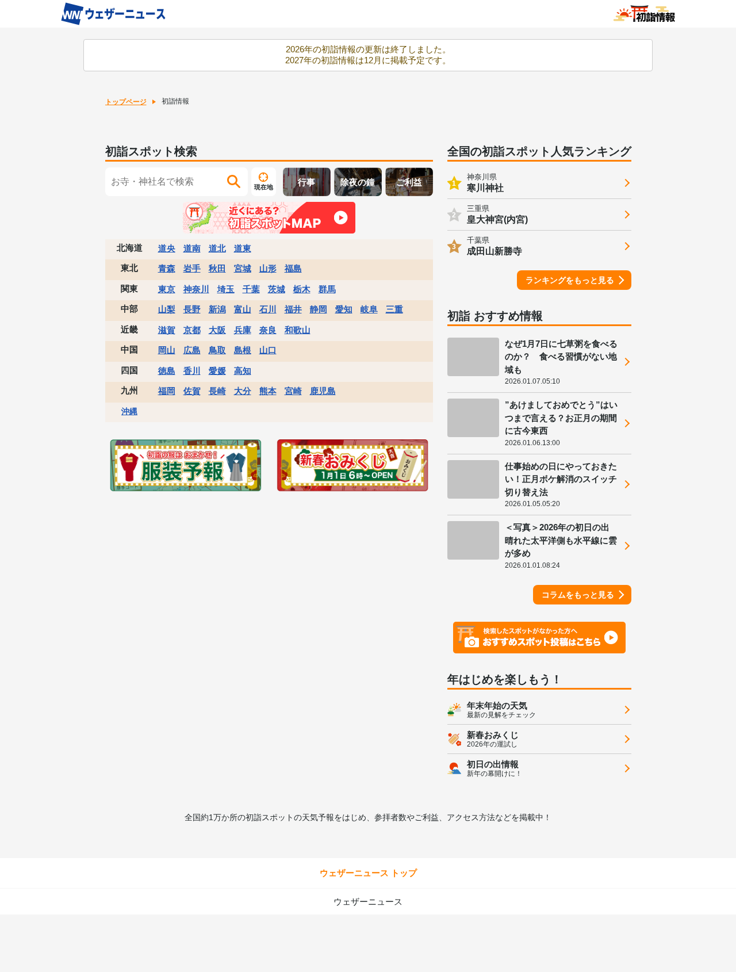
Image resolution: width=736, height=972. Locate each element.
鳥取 (217, 350)
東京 (166, 289)
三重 (394, 309)
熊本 (268, 391)
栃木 (301, 289)
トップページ (126, 102)
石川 (268, 309)
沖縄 (129, 411)
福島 (293, 268)
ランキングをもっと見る (570, 280)
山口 (268, 350)
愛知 (343, 309)
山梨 (166, 309)
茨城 (276, 289)
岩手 (192, 268)
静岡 (318, 309)
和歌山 (297, 330)
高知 (242, 371)
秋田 (217, 268)
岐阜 (369, 309)
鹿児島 (323, 391)
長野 (192, 309)
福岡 (166, 391)
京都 (192, 330)
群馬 (327, 289)
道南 (192, 248)
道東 (242, 248)
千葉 (251, 289)
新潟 (217, 309)
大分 (242, 391)
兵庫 (242, 330)
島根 (242, 350)
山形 (268, 268)
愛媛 (217, 371)
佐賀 (192, 391)
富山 (242, 309)
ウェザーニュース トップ (368, 873)
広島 (192, 350)
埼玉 (226, 289)
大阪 (217, 330)
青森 (166, 268)
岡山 (166, 350)
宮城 (242, 268)
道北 (217, 248)
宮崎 (293, 391)
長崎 (217, 391)
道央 (166, 248)
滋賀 (166, 330)
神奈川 (196, 289)
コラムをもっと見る (578, 594)
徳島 (166, 371)
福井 (293, 309)
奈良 (268, 330)
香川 (192, 371)
